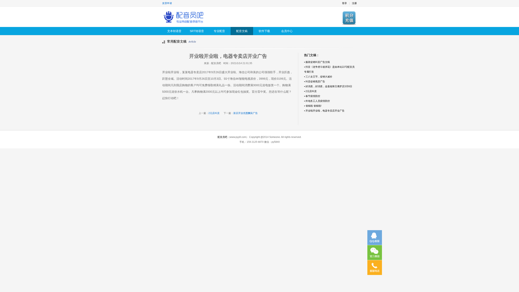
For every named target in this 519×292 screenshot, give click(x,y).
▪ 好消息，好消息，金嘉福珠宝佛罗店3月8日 (328, 86)
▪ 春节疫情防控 (312, 96)
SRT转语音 (197, 31)
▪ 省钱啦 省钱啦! (312, 105)
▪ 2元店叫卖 (310, 91)
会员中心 (287, 31)
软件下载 (264, 31)
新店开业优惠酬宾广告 (245, 113)
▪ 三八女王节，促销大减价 (318, 76)
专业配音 (219, 31)
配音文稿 (242, 31)
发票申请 (167, 3)
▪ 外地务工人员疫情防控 (317, 101)
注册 (354, 3)
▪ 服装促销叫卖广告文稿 (317, 62)
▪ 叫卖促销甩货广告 (314, 81)
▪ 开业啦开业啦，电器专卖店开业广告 (324, 110)
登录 (344, 3)
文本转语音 (174, 31)
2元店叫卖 (214, 113)
